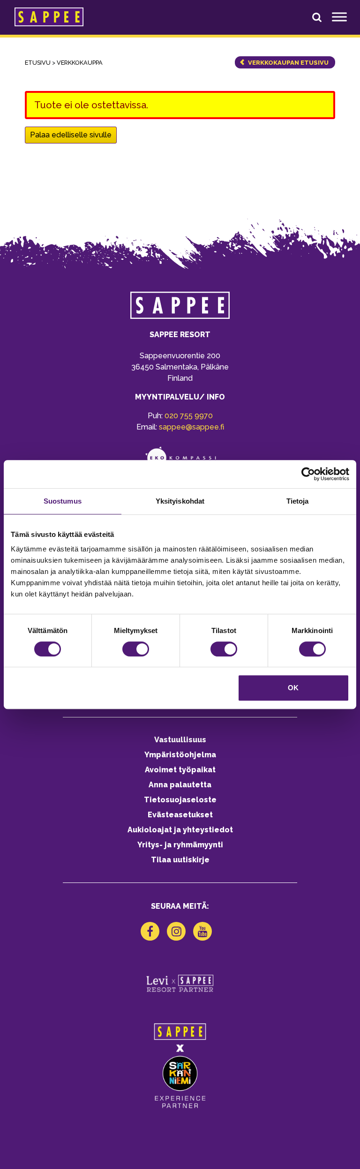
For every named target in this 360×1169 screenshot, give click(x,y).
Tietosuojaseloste (180, 799)
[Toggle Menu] (339, 16)
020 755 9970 (189, 415)
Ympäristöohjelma (180, 754)
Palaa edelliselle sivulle (71, 134)
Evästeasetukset (180, 814)
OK (293, 688)
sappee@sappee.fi (191, 426)
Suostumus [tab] (63, 501)
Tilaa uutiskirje (180, 859)
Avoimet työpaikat (180, 769)
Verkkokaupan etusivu (288, 62)
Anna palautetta (180, 784)
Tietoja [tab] (297, 501)
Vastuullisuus (180, 739)
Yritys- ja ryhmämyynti (180, 844)
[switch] (135, 648)
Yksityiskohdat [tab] (180, 501)
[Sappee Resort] (49, 17)
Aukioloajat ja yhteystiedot (180, 829)
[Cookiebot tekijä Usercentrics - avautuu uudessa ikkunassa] (308, 474)
